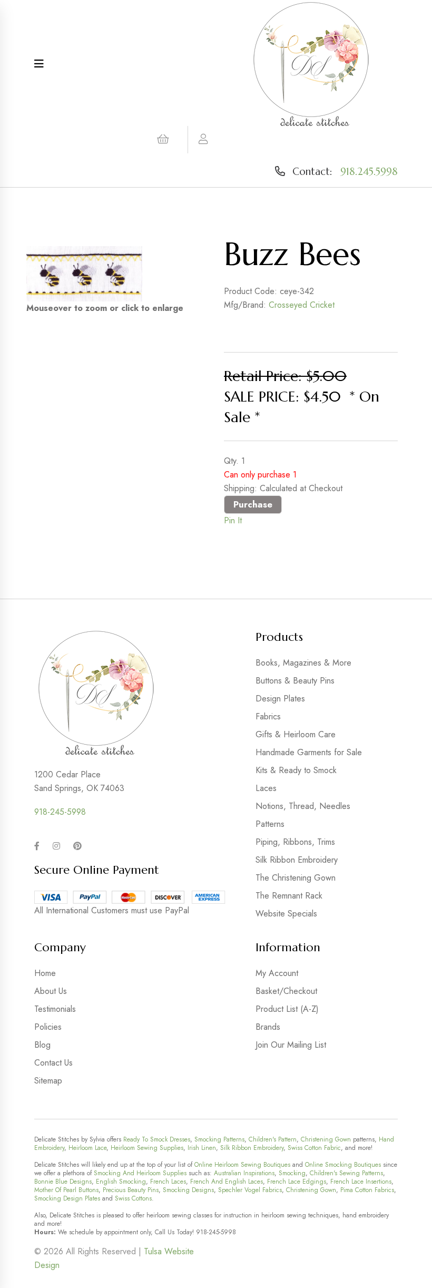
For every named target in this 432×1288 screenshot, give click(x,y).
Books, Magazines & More (303, 663)
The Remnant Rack (289, 896)
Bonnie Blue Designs (63, 1181)
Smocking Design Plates (67, 1198)
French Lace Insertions (360, 1181)
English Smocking (121, 1181)
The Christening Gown (296, 878)
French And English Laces (226, 1181)
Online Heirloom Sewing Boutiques (242, 1164)
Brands (268, 1027)
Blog (42, 1045)
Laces (266, 788)
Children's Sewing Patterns (346, 1173)
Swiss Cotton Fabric (314, 1148)
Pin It (233, 520)
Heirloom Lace (87, 1148)
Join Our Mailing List (291, 1045)
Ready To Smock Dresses (156, 1139)
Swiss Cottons (133, 1198)
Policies (48, 1027)
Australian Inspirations (244, 1173)
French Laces (168, 1181)
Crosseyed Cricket (302, 305)
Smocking (292, 1173)
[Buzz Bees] (84, 273)
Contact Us (53, 1063)
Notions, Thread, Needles (303, 806)
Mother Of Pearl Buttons (66, 1190)
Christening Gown (326, 1139)
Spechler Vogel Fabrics (250, 1190)
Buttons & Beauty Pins (295, 681)
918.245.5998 (369, 171)
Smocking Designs (188, 1190)
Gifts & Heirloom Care (296, 734)
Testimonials (55, 1009)
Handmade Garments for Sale (309, 752)
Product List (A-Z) (287, 1009)
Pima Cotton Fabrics (367, 1190)
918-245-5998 (60, 812)
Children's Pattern (273, 1139)
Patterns (270, 824)
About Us (50, 991)
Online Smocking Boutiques (343, 1164)
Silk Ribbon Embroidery (297, 860)
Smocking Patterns (219, 1139)
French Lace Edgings (296, 1181)
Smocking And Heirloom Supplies (140, 1173)
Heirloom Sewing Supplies (147, 1148)
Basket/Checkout (286, 991)
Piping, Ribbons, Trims (295, 842)
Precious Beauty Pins (131, 1190)
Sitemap (48, 1081)
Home (45, 973)
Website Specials (286, 914)
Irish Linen (202, 1148)
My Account (277, 973)
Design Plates (280, 698)
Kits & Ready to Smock (296, 770)
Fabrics (268, 716)
